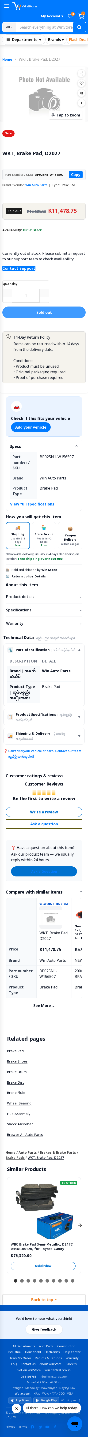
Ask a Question (44, 871)
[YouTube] (47, 1427)
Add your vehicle (30, 427)
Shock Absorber (20, 1124)
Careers (71, 1364)
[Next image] (81, 103)
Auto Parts (28, 1152)
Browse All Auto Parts (25, 1134)
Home (7, 59)
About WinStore (50, 1364)
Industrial (14, 1352)
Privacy (10, 1427)
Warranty (44, 623)
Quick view (43, 1266)
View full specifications (32, 504)
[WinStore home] (49, 6)
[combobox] (50, 27)
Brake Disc (15, 1082)
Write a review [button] (44, 812)
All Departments (24, 1346)
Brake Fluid (16, 1092)
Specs (15, 446)
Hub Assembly (19, 1113)
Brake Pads (15, 1157)
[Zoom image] (81, 93)
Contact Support (18, 268)
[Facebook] (32, 1427)
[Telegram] (40, 1427)
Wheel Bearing (19, 1103)
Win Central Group (58, 1370)
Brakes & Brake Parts (58, 1152)
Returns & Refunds (48, 1358)
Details (40, 576)
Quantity (10, 283)
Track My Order (20, 1358)
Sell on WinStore (29, 1370)
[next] (79, 1225)
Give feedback (44, 1329)
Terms (22, 1427)
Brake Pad (15, 1050)
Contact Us (28, 1364)
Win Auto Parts (36, 185)
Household (33, 1352)
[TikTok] (55, 1427)
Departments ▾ (26, 39)
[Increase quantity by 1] (44, 293)
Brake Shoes (17, 1061)
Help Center (72, 1352)
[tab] (18, 535)
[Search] (79, 27)
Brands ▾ (56, 39)
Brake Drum (17, 1071)
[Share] (81, 73)
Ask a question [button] (44, 824)
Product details (44, 596)
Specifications (44, 610)
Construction (66, 1346)
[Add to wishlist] (81, 83)
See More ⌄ (44, 1005)
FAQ (14, 1364)
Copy (75, 174)
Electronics (52, 1352)
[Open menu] (6, 6)
